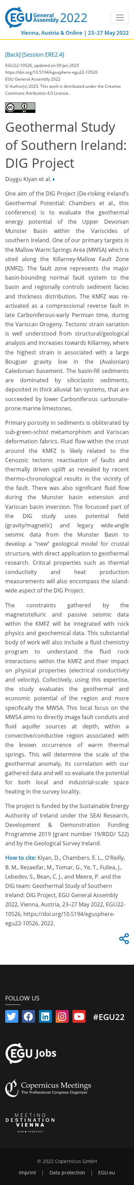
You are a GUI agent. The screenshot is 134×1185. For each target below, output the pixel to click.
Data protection (67, 1173)
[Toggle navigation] (120, 17)
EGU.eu (106, 1173)
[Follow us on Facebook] (28, 1018)
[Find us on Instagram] (62, 1018)
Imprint (27, 1173)
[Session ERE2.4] (43, 54)
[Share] (123, 941)
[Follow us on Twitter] (11, 1018)
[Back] (13, 54)
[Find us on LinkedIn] (45, 1018)
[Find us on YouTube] (79, 1018)
